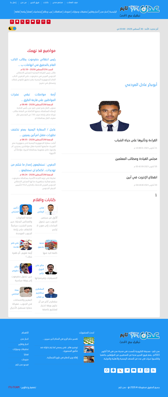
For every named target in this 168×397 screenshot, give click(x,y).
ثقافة (17, 12)
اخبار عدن (104, 12)
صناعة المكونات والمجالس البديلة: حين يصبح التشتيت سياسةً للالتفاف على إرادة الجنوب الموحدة (21, 226)
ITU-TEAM (13, 387)
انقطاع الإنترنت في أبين (141, 177)
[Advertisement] (109, 58)
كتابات (46, 3)
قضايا (29, 12)
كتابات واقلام (44, 200)
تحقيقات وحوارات (80, 12)
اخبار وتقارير (23, 344)
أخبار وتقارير (94, 12)
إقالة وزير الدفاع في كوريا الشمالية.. (62, 358)
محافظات (57, 12)
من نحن (23, 3)
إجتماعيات (37, 12)
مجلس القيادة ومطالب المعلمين (136, 159)
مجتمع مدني (57, 3)
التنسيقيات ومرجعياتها (46, 278)
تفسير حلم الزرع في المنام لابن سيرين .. (60, 339)
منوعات (67, 12)
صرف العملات (72, 3)
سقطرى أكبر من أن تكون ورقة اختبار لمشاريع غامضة (47, 306)
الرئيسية (113, 12)
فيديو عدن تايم (22, 365)
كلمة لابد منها (50, 253)
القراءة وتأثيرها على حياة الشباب (136, 140)
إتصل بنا (13, 3)
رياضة (23, 12)
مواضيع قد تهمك (41, 51)
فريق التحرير (35, 3)
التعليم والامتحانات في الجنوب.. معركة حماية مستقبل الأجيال (21, 304)
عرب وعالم (47, 12)
